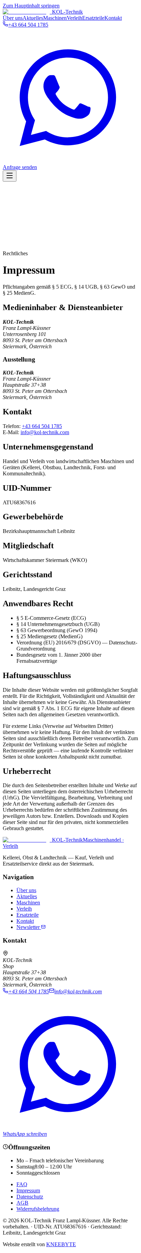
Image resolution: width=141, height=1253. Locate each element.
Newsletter (28, 927)
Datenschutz (29, 1196)
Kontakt (113, 18)
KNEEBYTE (61, 1244)
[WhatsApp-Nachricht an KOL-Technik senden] (70, 161)
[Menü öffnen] (9, 176)
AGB (22, 1203)
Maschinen (55, 18)
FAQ (21, 1184)
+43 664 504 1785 (42, 426)
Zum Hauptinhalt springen (31, 6)
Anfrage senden (20, 167)
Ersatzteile (93, 18)
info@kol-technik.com (45, 432)
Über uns (13, 18)
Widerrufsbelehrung (37, 1209)
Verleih (74, 18)
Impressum (28, 1190)
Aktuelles (33, 18)
